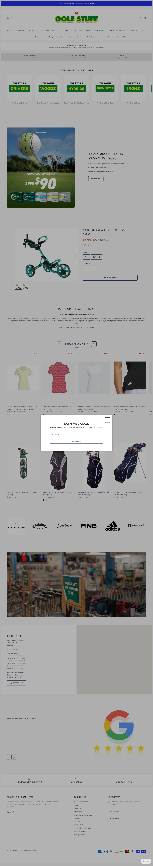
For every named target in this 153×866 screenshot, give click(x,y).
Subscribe (76, 441)
